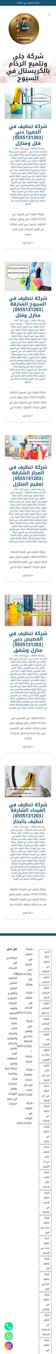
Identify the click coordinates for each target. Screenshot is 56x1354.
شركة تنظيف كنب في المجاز (21, 520)
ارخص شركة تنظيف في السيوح (27, 325)
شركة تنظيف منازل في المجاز (27, 524)
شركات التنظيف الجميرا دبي (28, 159)
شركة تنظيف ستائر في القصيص (24, 674)
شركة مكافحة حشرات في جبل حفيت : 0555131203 (27, 1082)
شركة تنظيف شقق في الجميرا (24, 173)
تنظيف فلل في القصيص (34, 668)
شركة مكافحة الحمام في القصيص (31, 698)
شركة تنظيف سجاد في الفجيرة (45, 1245)
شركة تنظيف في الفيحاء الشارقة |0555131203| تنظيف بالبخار (28, 781)
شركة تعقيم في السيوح (27, 333)
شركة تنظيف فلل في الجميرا (34, 176)
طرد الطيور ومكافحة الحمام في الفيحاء (27, 877)
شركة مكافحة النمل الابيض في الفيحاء (28, 873)
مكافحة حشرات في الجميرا (21, 202)
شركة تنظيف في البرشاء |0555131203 (27, 1113)
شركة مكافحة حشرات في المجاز (23, 541)
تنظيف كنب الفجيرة (46, 1039)
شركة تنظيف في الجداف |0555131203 (27, 1002)
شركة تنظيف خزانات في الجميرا (28, 165)
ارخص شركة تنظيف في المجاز (27, 493)
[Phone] (9, 1326)
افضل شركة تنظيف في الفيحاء (27, 834)
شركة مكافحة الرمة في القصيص (28, 700)
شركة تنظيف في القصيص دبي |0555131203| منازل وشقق (28, 610)
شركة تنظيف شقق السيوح (34, 345)
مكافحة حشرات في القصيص (21, 708)
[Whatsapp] (9, 1336)
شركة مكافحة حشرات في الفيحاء (30, 876)
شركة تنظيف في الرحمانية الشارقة (46, 1325)
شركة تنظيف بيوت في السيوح (28, 334)
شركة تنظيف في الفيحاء (27, 851)
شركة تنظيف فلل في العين (46, 1281)
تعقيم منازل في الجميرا (28, 158)
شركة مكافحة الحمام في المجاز (29, 533)
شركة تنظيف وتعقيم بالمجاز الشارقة (29, 527)
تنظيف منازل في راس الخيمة (45, 1072)
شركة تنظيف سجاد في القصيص (31, 677)
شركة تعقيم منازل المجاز (27, 505)
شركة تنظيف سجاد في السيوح (24, 342)
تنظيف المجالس (46, 979)
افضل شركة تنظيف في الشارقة (46, 962)
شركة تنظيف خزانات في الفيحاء (31, 842)
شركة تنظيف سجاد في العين (45, 1225)
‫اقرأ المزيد (27, 243)
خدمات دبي (34, 152)
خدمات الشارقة (31, 324)
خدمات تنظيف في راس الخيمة (45, 1093)
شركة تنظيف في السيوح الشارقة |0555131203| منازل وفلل (28, 276)
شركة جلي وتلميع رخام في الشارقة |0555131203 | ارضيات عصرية (27, 1041)
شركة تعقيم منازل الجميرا (27, 164)
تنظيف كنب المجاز (39, 502)
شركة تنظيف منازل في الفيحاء (24, 861)
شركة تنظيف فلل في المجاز (27, 515)
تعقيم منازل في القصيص (22, 665)
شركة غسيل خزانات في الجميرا (31, 191)
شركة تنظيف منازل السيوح (28, 355)
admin (34, 148)
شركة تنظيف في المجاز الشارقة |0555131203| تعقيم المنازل (28, 447)
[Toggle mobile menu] (49, 14)
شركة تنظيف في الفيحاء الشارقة (28, 852)
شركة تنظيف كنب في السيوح (24, 351)
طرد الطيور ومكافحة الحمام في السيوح (24, 380)
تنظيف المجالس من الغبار (45, 1008)
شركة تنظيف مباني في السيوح (31, 354)
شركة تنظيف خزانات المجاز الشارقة (28, 506)
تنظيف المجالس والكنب (46, 1024)
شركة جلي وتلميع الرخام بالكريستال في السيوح (28, 186)
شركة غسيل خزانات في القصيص (24, 695)
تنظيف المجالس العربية (46, 993)
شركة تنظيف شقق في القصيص (28, 678)
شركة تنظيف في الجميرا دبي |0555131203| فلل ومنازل (28, 103)
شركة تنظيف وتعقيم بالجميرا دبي (31, 185)
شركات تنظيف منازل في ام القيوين (46, 1157)
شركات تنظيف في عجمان (46, 1134)
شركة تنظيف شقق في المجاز (28, 514)
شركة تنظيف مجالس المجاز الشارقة (31, 523)
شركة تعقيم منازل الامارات (46, 1179)
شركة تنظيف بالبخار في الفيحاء (24, 839)
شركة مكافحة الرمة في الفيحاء (24, 870)
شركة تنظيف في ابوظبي (46, 1302)
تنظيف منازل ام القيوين (46, 1055)
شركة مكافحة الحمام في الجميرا (29, 193)
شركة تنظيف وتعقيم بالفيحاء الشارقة (28, 863)
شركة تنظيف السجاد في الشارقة (46, 1202)
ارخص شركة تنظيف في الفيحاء (27, 831)
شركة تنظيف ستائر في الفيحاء (28, 843)
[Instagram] (9, 1346)
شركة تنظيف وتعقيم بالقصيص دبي (26, 689)
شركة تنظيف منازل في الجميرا (25, 182)
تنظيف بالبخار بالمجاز (20, 498)
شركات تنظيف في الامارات (46, 1113)
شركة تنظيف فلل (46, 1264)
